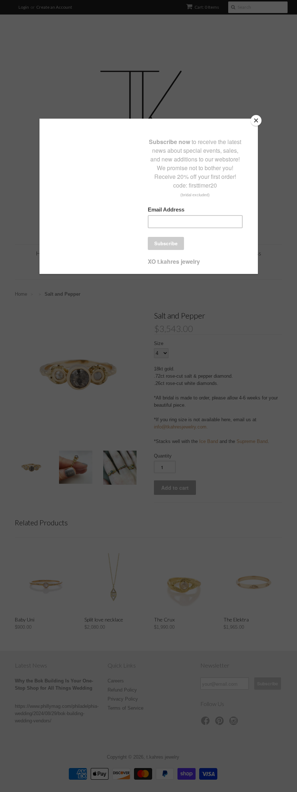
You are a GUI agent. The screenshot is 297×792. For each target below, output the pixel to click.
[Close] (256, 120)
